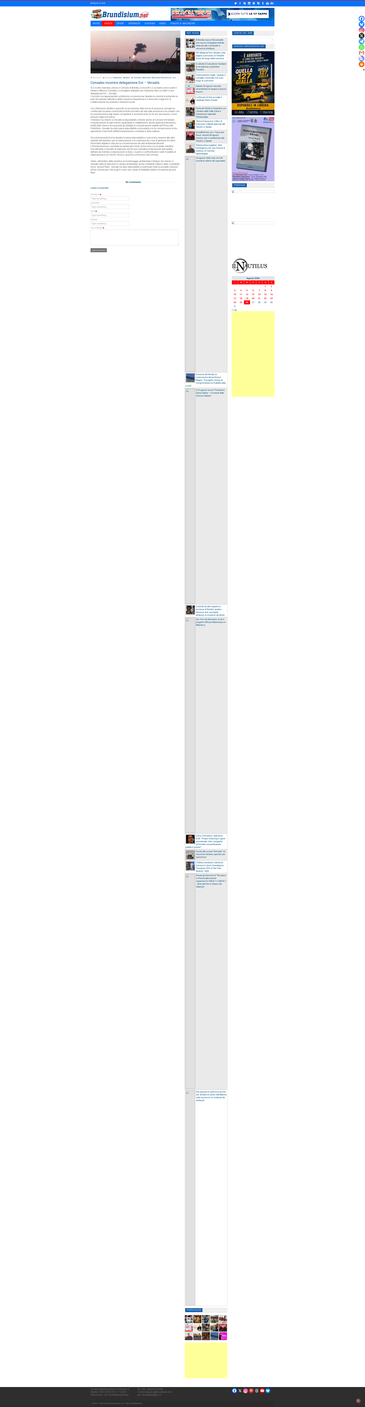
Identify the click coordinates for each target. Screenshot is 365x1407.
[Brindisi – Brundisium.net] (120, 14)
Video (162, 23)
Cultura (150, 23)
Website (94, 219)
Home (96, 23)
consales (137, 78)
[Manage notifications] (358, 1400)
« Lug (234, 310)
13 (253, 294)
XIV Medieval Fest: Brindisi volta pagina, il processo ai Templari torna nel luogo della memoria (210, 55)
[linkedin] (249, 3)
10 (235, 294)
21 (259, 298)
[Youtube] (262, 1390)
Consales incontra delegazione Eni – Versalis (125, 83)
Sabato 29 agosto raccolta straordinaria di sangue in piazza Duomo (211, 89)
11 (241, 294)
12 (247, 294)
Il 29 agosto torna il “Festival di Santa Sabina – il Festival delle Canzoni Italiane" (210, 393)
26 (247, 302)
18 (241, 298)
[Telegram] (361, 41)
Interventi (134, 23)
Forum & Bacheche (182, 23)
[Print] (361, 64)
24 (235, 302)
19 (247, 298)
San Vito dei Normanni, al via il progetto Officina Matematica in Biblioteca (211, 622)
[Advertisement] (206, 1360)
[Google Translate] (361, 58)
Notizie (108, 23)
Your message (97, 228)
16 (271, 294)
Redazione (117, 78)
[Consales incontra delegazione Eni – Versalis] (135, 52)
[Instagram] (361, 30)
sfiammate (146, 78)
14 (259, 294)
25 (241, 302)
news (127, 78)
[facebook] (240, 3)
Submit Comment (98, 250)
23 (271, 298)
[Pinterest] (251, 1390)
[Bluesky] (361, 24)
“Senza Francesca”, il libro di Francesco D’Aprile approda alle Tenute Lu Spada (210, 124)
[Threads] (256, 1390)
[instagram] (254, 3)
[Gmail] (361, 53)
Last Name (95, 203)
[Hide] (364, 70)
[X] (361, 36)
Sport (120, 23)
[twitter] (235, 3)
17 (235, 298)
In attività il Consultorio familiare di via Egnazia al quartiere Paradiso (211, 67)
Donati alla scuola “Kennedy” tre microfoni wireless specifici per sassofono (211, 854)
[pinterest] (245, 3)
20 (253, 298)
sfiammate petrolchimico (162, 78)
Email (93, 211)
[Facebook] (361, 19)
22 (265, 298)
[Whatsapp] (361, 47)
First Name (95, 194)
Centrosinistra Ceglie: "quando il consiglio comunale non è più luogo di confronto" (211, 78)
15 (265, 294)
